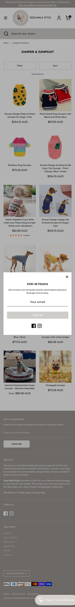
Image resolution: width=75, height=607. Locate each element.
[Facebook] (34, 326)
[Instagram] (40, 326)
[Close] (67, 277)
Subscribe (38, 315)
